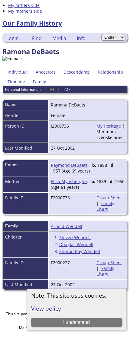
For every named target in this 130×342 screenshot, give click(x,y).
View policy (46, 308)
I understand (76, 322)
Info (81, 38)
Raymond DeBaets (69, 165)
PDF (66, 89)
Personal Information (23, 89)
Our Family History (32, 23)
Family (39, 81)
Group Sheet (109, 198)
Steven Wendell (75, 237)
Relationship (110, 72)
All (52, 89)
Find (37, 38)
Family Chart (105, 206)
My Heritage (108, 126)
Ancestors (46, 72)
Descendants (76, 72)
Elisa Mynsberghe (69, 181)
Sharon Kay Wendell (79, 251)
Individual (18, 72)
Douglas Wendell (76, 244)
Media (59, 38)
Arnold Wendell (66, 226)
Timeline (16, 81)
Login (12, 38)
